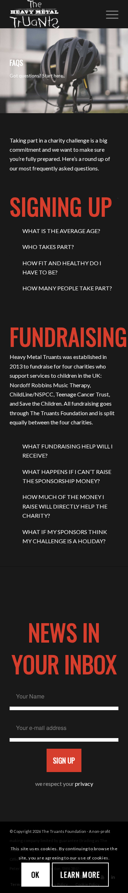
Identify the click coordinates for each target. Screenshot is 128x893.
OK (35, 874)
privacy (84, 783)
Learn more (80, 874)
